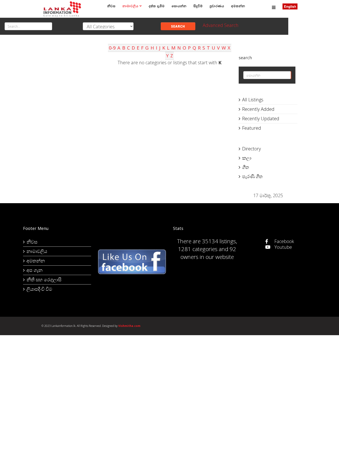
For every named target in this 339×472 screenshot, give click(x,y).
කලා (246, 158)
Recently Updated (260, 118)
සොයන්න (179, 6)
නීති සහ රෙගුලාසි (44, 279)
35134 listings (219, 241)
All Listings (252, 100)
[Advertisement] (71, 113)
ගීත (245, 167)
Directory (251, 149)
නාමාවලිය (130, 6)
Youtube (282, 247)
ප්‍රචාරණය (217, 6)
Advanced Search (220, 25)
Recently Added (258, 109)
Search (178, 26)
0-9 (112, 48)
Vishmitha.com (129, 326)
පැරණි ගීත (252, 176)
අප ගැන (34, 270)
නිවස (111, 6)
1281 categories (197, 249)
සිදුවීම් (198, 6)
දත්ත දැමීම (157, 6)
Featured (251, 128)
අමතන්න (238, 6)
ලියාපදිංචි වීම (39, 289)
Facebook (283, 241)
